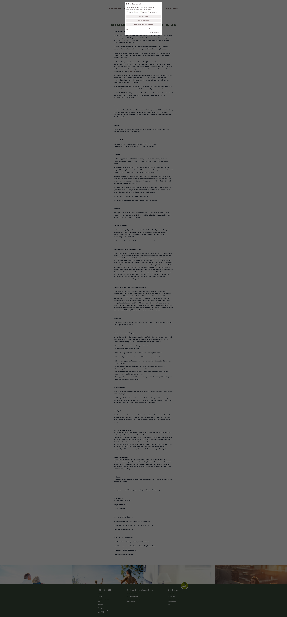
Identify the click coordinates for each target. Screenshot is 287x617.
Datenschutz (158, 32)
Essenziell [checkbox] (130, 12)
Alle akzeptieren (143, 16)
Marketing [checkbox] (144, 12)
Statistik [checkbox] (137, 12)
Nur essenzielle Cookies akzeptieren (143, 24)
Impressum (151, 32)
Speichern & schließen (143, 20)
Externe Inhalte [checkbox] (153, 12)
